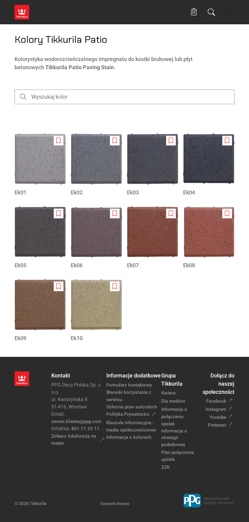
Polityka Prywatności (127, 414)
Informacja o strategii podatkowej (174, 437)
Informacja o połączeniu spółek (174, 417)
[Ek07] (152, 237)
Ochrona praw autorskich (131, 407)
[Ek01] (40, 164)
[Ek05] (40, 237)
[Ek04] (208, 164)
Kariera (168, 393)
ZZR (165, 467)
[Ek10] (96, 310)
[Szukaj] (211, 12)
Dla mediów (173, 401)
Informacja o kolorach (128, 437)
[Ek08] (208, 237)
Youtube (218, 417)
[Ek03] (152, 164)
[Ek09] (40, 310)
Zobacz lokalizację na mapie (73, 439)
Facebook (216, 401)
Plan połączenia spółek (177, 456)
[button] (194, 12)
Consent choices (115, 503)
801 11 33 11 (85, 429)
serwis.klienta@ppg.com (76, 421)
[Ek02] (96, 164)
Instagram (216, 409)
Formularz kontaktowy (129, 385)
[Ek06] (96, 237)
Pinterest (217, 425)
